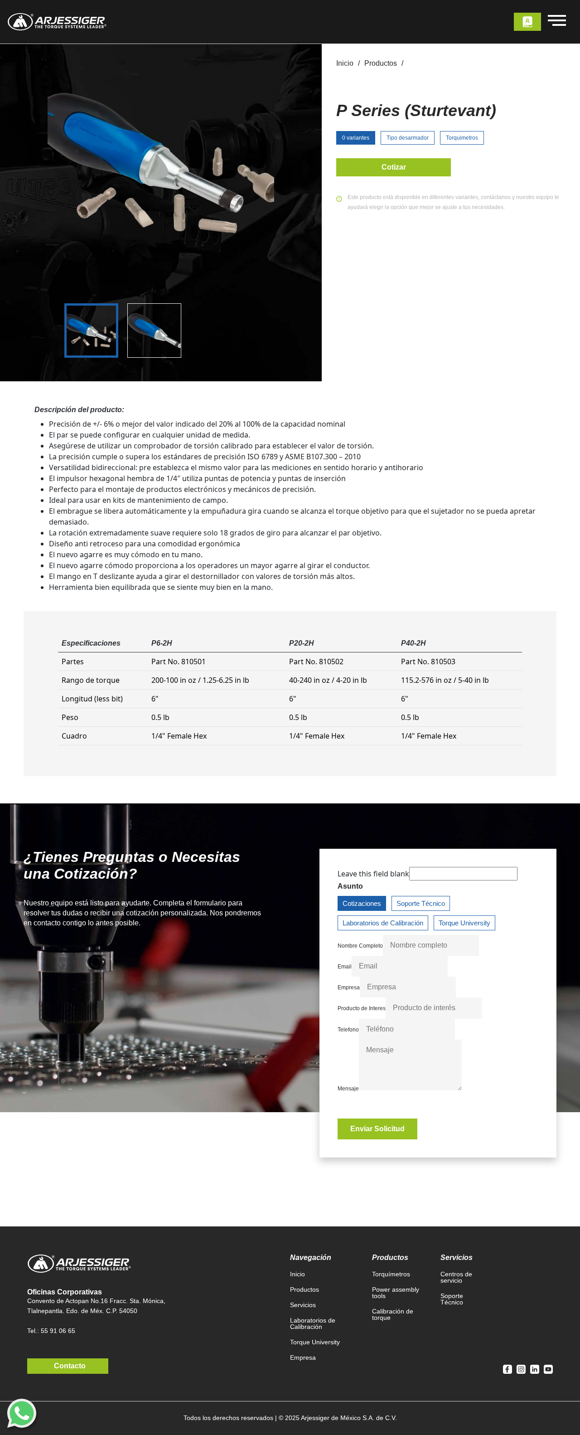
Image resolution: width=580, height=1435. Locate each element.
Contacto (70, 1366)
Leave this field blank (373, 874)
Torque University (464, 923)
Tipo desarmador (408, 138)
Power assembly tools (395, 1292)
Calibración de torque (392, 1314)
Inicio (344, 63)
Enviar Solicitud (377, 1129)
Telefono (348, 1029)
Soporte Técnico (420, 903)
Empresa (349, 987)
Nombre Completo (360, 946)
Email (345, 966)
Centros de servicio (456, 1277)
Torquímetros (391, 1274)
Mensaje (348, 1088)
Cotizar (394, 167)
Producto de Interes (362, 1008)
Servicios (303, 1305)
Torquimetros (462, 138)
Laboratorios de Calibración (383, 923)
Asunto (350, 886)
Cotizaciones (362, 903)
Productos (380, 63)
